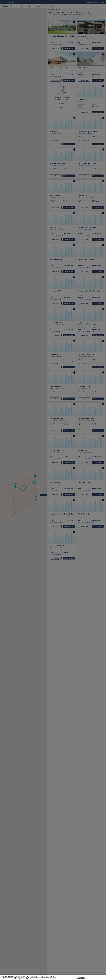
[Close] (104, 977)
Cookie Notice (33, 978)
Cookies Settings (81, 977)
